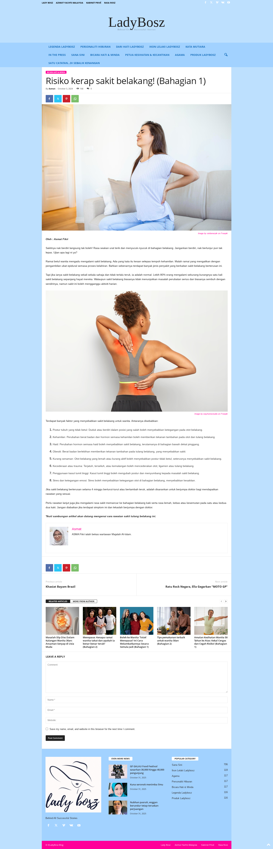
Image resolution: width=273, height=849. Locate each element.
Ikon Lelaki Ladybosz (164, 46)
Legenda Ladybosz (61, 46)
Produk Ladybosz (203, 55)
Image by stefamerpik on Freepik (213, 233)
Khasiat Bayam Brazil (60, 586)
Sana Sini (78, 55)
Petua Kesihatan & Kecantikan (147, 55)
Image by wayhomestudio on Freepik (211, 414)
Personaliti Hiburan (95, 46)
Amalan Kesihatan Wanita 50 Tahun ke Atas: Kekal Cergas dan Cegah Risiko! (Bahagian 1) (211, 642)
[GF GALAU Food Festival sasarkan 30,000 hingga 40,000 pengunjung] (118, 772)
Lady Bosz (47, 2)
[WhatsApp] (75, 98)
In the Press (57, 55)
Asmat (52, 88)
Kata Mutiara (195, 46)
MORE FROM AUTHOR (83, 601)
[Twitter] (211, 2)
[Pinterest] (66, 98)
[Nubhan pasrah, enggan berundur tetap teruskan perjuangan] (118, 807)
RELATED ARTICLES (58, 601)
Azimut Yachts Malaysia (69, 2)
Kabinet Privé (93, 2)
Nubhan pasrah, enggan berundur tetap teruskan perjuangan (144, 806)
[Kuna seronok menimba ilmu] (118, 790)
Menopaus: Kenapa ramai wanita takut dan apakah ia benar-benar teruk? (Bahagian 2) (99, 642)
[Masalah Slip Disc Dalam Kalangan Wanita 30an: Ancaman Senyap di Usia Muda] (62, 621)
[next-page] (226, 601)
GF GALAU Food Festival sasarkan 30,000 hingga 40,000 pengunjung (147, 770)
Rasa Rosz (109, 2)
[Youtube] (228, 2)
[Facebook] (205, 2)
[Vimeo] (217, 2)
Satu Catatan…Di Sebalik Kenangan (74, 63)
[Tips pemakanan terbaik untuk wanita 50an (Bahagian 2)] (174, 621)
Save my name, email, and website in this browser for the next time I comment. (92, 729)
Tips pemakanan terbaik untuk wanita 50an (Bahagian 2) (171, 640)
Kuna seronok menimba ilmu (146, 784)
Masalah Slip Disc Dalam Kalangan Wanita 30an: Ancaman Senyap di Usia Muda (60, 642)
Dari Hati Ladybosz (130, 46)
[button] (226, 55)
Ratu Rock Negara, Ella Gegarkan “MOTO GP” (196, 586)
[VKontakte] (223, 2)
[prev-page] (221, 601)
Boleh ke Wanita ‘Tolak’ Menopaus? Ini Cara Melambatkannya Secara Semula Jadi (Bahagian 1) (134, 642)
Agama (180, 55)
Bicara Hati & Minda (105, 55)
